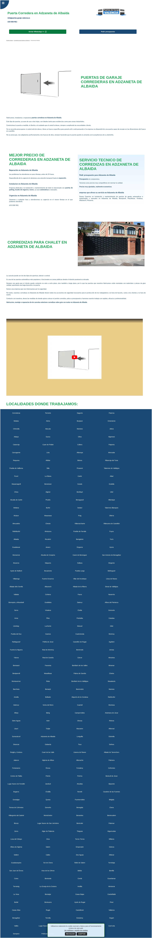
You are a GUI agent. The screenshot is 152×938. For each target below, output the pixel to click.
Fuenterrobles (80, 800)
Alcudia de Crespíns (48, 555)
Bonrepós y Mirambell (16, 602)
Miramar (111, 665)
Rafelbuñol (16, 531)
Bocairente (48, 571)
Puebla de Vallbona (16, 468)
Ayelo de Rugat (79, 902)
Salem (48, 847)
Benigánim (79, 539)
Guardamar (112, 878)
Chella (80, 610)
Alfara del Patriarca (111, 602)
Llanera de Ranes (80, 752)
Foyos (111, 531)
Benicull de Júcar (112, 776)
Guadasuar (16, 547)
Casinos (48, 634)
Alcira (48, 421)
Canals (79, 484)
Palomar (111, 823)
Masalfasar (48, 673)
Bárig (48, 713)
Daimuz (79, 602)
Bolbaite (48, 697)
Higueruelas (111, 831)
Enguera (80, 547)
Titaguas (80, 831)
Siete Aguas (16, 721)
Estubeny (79, 918)
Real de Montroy (48, 650)
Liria (48, 452)
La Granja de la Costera (48, 886)
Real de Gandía (48, 657)
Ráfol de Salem (79, 863)
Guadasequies (16, 863)
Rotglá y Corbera (16, 752)
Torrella (48, 918)
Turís (111, 539)
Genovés (111, 610)
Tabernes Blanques (111, 508)
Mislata (16, 421)
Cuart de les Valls (48, 752)
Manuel (79, 626)
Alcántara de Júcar (111, 713)
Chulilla (48, 792)
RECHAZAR (70, 934)
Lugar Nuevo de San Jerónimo (48, 823)
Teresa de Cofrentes (16, 807)
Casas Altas (16, 910)
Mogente (111, 563)
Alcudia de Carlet (16, 500)
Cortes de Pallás (16, 776)
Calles (48, 855)
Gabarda (48, 744)
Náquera (48, 563)
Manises (80, 429)
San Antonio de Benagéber (111, 555)
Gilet (111, 626)
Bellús (80, 871)
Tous (79, 744)
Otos (48, 839)
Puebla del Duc (16, 634)
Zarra (16, 831)
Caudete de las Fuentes (111, 792)
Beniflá (111, 871)
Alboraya (80, 452)
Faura (80, 594)
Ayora (111, 547)
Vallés (16, 926)
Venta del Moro (48, 705)
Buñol (48, 508)
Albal (111, 476)
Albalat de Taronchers (111, 752)
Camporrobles (80, 713)
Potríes (79, 776)
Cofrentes (111, 768)
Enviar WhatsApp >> (36, 32)
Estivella (111, 736)
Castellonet (80, 910)
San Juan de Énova (16, 871)
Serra (16, 610)
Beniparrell (16, 673)
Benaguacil (80, 500)
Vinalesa (48, 610)
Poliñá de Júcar (48, 642)
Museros (16, 563)
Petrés (48, 776)
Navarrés (111, 594)
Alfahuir (111, 855)
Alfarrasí (112, 729)
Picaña (48, 500)
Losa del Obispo (16, 839)
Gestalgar (16, 800)
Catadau (112, 618)
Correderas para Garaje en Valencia (22, 40)
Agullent (111, 642)
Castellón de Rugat (79, 642)
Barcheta (16, 689)
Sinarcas (16, 744)
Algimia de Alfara (48, 760)
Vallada (16, 594)
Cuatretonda (79, 634)
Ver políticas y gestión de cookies (76, 930)
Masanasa (48, 515)
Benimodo (79, 650)
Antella (16, 697)
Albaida (16, 539)
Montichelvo (48, 815)
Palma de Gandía (80, 673)
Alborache (79, 760)
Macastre (79, 729)
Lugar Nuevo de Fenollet (16, 784)
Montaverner (16, 681)
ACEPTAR (82, 934)
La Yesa (16, 894)
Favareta (48, 665)
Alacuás (48, 429)
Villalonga (16, 579)
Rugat (48, 910)
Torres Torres (79, 839)
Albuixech (48, 586)
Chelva (111, 673)
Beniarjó (48, 689)
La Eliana (48, 476)
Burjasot (80, 421)
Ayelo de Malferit (16, 571)
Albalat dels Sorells (16, 586)
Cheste (48, 523)
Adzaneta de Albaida (48, 736)
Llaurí (16, 729)
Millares (111, 839)
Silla (48, 468)
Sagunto (80, 413)
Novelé (79, 792)
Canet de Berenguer (80, 555)
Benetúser (48, 484)
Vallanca (111, 910)
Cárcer (79, 657)
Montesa (112, 705)
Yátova (16, 657)
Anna (16, 618)
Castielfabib (112, 894)
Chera (111, 807)
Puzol (16, 476)
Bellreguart (111, 571)
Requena (16, 460)
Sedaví (79, 508)
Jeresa (111, 650)
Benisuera (48, 902)
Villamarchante (80, 523)
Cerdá (80, 878)
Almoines (111, 657)
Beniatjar (48, 894)
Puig (79, 515)
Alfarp (16, 713)
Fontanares (16, 768)
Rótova (111, 721)
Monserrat (16, 555)
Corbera (48, 594)
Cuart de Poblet (48, 444)
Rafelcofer (111, 697)
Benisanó (16, 665)
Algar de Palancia (48, 831)
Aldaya (16, 437)
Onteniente (111, 421)
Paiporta (111, 444)
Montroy (111, 634)
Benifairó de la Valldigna (79, 681)
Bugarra (16, 792)
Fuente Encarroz (48, 579)
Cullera (79, 444)
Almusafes (16, 523)
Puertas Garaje (9, 40)
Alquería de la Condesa (80, 697)
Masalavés (111, 681)
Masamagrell (16, 484)
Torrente (48, 413)
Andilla (80, 886)
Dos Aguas (80, 855)
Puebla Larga (79, 571)
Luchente (48, 626)
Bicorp (16, 823)
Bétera (79, 460)
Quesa (48, 800)
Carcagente (16, 452)
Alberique (111, 500)
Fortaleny (79, 768)
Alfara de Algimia (16, 847)
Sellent (16, 855)
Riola (48, 681)
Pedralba (80, 618)
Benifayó (80, 492)
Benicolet (80, 823)
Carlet (80, 476)
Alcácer (16, 515)
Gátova (111, 847)
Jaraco (48, 547)
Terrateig (16, 886)
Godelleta (48, 602)
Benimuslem (111, 815)
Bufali (16, 902)
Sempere (16, 934)
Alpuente (111, 784)
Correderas (16, 413)
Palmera (111, 760)
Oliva (80, 437)
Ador (48, 721)
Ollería (111, 515)
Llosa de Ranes (111, 579)
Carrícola (111, 926)
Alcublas (80, 784)
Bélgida (111, 800)
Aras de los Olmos (47, 871)
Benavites (79, 815)
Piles (48, 618)
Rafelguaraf (16, 642)
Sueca (48, 437)
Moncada (111, 452)
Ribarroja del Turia (111, 460)
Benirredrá (79, 689)
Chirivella (16, 429)
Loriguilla (80, 736)
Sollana (79, 563)
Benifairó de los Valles (79, 665)
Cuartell (79, 705)
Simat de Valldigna (111, 586)
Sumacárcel (16, 736)
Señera (111, 744)
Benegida (79, 807)
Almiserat (111, 886)
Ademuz (16, 705)
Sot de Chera (48, 863)
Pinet (111, 902)
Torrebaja (111, 863)
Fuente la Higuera (16, 650)
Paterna (111, 413)
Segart (111, 918)
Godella (111, 484)
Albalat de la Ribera (80, 586)
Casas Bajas (79, 894)
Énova (48, 768)
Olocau (79, 721)
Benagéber (16, 918)
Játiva (111, 429)
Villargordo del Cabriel (16, 815)
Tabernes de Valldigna (111, 468)
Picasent (80, 468)
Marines (111, 689)
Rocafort (48, 539)
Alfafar (48, 460)
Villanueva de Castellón (111, 523)
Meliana (16, 508)
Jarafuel (48, 784)
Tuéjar (48, 729)
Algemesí (111, 437)
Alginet (48, 492)
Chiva (16, 492)
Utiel (111, 492)
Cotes (16, 878)
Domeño (48, 807)
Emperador (80, 847)
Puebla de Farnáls (79, 531)
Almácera (48, 531)
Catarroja (16, 444)
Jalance (16, 760)
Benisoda (48, 878)
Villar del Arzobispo (79, 579)
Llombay (16, 626)
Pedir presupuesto (108, 32)
